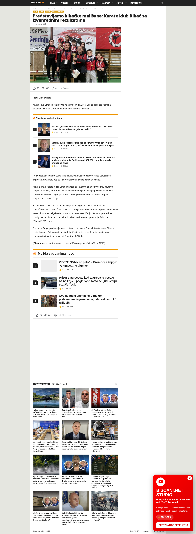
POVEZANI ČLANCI (41, 384)
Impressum (136, 3)
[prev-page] (113, 384)
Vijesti (64, 3)
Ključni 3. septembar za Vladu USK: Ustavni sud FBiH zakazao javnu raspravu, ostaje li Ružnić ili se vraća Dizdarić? (46, 516)
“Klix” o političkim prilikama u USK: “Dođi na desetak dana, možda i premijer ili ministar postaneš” (103, 516)
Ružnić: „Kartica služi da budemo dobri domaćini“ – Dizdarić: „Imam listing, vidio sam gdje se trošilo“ (74, 479)
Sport (77, 3)
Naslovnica (36, 9)
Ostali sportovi (57, 11)
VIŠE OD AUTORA (58, 384)
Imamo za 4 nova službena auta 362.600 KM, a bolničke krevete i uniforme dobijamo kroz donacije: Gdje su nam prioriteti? (104, 446)
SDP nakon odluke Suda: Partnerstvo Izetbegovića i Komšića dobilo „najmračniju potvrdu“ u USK (103, 413)
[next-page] (116, 384)
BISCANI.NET (134, 531)
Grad (52, 3)
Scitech (120, 3)
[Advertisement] (75, 348)
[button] (162, 3)
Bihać (49, 9)
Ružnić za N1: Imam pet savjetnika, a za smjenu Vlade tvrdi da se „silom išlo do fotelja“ (74, 413)
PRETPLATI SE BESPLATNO (173, 525)
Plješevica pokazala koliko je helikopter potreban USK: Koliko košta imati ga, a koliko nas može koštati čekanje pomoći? (46, 479)
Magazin (105, 3)
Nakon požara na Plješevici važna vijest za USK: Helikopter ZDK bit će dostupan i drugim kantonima (45, 413)
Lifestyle (90, 3)
